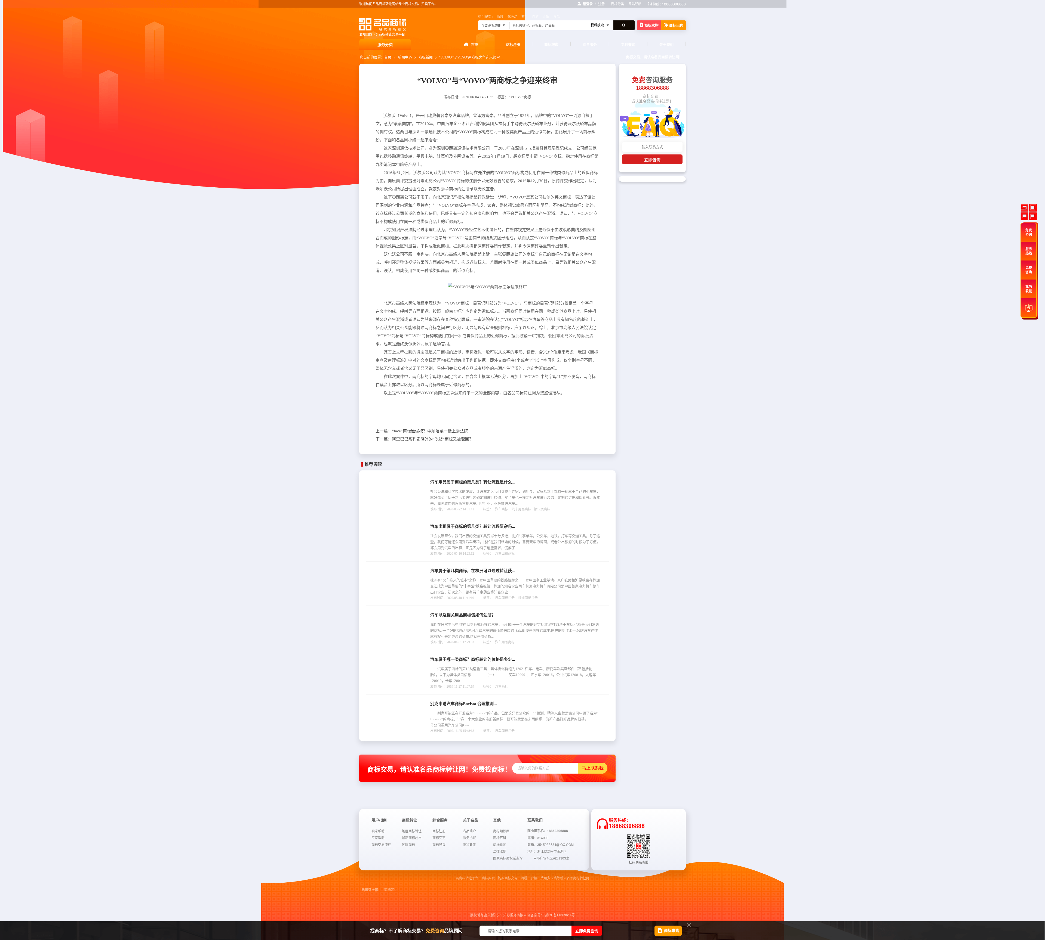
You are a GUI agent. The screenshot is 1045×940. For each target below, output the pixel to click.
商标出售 (676, 25)
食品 (556, 16)
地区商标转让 (412, 831)
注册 (601, 3)
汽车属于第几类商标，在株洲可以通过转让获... (472, 571)
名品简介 (469, 831)
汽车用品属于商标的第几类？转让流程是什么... (472, 482)
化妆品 (512, 16)
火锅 (546, 16)
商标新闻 (426, 57)
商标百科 (499, 837)
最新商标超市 (412, 837)
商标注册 (513, 44)
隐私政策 (469, 844)
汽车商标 (501, 509)
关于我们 (666, 44)
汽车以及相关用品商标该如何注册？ (463, 615)
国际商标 (408, 844)
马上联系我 (593, 768)
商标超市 (551, 44)
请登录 (588, 3)
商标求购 (651, 25)
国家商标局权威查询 (507, 858)
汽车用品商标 (505, 642)
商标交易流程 (381, 844)
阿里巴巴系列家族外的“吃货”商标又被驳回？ (424, 439)
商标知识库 (501, 831)
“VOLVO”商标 (520, 97)
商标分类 (617, 3)
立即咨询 (652, 159)
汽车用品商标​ (521, 509)
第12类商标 (542, 509)
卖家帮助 (378, 831)
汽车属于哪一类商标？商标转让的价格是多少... (472, 659)
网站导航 (634, 3)
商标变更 (438, 837)
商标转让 (390, 890)
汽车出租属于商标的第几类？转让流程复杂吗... (472, 526)
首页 (474, 44)
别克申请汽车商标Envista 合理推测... (463, 704)
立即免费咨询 (586, 930)
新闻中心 (405, 57)
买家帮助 (378, 837)
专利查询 (628, 44)
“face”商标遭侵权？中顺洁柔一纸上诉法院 (422, 431)
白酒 (535, 16)
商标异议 (438, 844)
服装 (500, 16)
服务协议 (469, 837)
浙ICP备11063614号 (560, 915)
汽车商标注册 (505, 598)
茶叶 (524, 16)
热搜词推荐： (371, 890)
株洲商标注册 (528, 598)
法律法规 (499, 851)
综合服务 (590, 44)
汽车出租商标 (505, 554)
